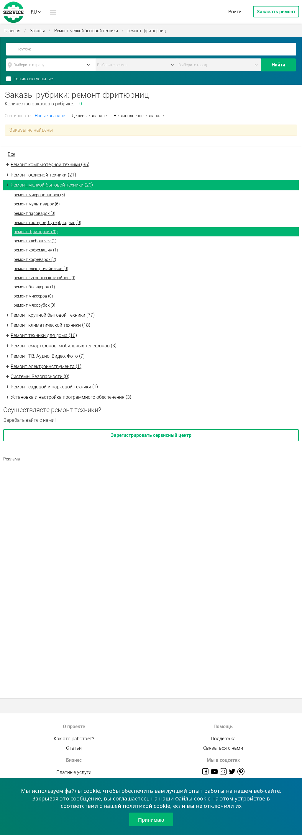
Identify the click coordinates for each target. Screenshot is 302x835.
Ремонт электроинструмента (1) (46, 366)
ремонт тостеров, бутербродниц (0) (47, 222)
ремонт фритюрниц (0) (36, 231)
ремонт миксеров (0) (33, 296)
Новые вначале (50, 115)
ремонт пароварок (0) (34, 213)
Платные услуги (73, 772)
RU (34, 12)
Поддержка (223, 738)
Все (11, 154)
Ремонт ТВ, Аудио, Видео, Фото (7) (48, 356)
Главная (12, 30)
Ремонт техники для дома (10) (44, 335)
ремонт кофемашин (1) (36, 250)
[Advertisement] (151, 506)
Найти (278, 65)
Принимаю (151, 819)
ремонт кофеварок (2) (35, 259)
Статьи (74, 748)
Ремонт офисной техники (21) (43, 175)
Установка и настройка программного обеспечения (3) (71, 397)
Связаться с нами (223, 748)
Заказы (37, 30)
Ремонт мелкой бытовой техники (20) (52, 185)
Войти (235, 11)
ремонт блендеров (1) (34, 287)
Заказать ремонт (276, 11)
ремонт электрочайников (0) (41, 268)
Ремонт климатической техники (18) (50, 325)
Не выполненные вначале (139, 115)
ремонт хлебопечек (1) (35, 240)
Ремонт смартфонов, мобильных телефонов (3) (63, 346)
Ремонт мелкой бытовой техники (86, 30)
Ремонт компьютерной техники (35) (50, 164)
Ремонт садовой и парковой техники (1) (54, 387)
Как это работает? (74, 738)
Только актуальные (33, 78)
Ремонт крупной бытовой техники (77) (53, 315)
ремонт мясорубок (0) (34, 305)
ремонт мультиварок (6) (37, 204)
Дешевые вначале (89, 115)
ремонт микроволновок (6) (39, 194)
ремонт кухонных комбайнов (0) (44, 277)
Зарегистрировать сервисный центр (151, 435)
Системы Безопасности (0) (40, 376)
